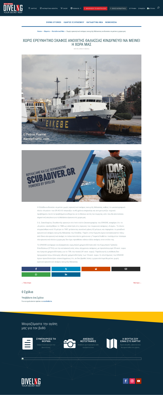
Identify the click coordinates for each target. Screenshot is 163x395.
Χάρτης (34, 8)
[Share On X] (66, 269)
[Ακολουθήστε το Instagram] (132, 381)
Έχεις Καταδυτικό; (119, 8)
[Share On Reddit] (96, 269)
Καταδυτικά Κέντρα (50, 8)
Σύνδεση (141, 8)
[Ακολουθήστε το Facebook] (126, 381)
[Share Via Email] (125, 269)
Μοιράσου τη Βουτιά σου (96, 8)
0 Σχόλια (86, 49)
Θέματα (76, 8)
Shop (65, 8)
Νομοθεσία (111, 22)
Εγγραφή (132, 8)
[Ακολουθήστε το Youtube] (138, 381)
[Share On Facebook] (36, 269)
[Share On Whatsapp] (36, 274)
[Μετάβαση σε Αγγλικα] (151, 12)
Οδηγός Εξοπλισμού (74, 22)
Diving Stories (53, 22)
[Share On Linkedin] (66, 274)
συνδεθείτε (47, 301)
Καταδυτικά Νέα (95, 22)
